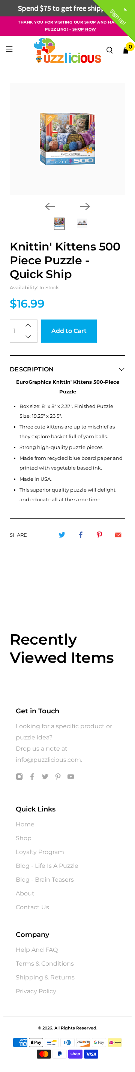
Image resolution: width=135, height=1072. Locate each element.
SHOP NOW (84, 29)
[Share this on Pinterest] (99, 535)
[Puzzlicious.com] (67, 50)
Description (32, 369)
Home (25, 824)
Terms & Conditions (45, 963)
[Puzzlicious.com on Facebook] (32, 778)
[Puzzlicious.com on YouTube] (70, 778)
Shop (24, 838)
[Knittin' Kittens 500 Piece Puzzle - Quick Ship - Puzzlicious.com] (67, 139)
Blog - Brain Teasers (45, 879)
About (25, 893)
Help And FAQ (37, 949)
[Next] (85, 206)
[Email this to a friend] (118, 535)
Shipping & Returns (45, 977)
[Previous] (50, 206)
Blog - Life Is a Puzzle (47, 865)
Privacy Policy (36, 991)
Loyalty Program (40, 852)
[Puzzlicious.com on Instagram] (19, 778)
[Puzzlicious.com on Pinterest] (58, 778)
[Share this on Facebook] (81, 535)
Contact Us (32, 907)
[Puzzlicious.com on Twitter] (45, 778)
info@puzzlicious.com (48, 759)
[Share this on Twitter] (62, 535)
